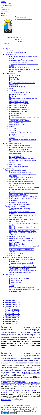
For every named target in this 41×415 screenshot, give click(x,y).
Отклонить (12, 413)
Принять (4, 413)
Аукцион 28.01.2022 (12, 316)
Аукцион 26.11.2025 (12, 300)
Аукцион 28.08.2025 (12, 306)
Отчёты (8, 308)
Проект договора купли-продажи (13, 381)
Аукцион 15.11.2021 (12, 321)
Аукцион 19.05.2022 (12, 314)
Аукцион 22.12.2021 (12, 319)
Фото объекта (6, 400)
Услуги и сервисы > (12, 42)
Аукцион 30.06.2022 (12, 312)
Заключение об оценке (9, 379)
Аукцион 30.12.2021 (12, 317)
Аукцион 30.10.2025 (12, 304)
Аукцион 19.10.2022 (12, 310)
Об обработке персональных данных (22, 407)
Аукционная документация (10, 377)
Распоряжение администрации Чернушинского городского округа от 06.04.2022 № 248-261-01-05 (20, 383)
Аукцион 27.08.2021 (12, 323)
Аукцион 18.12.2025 (12, 302)
